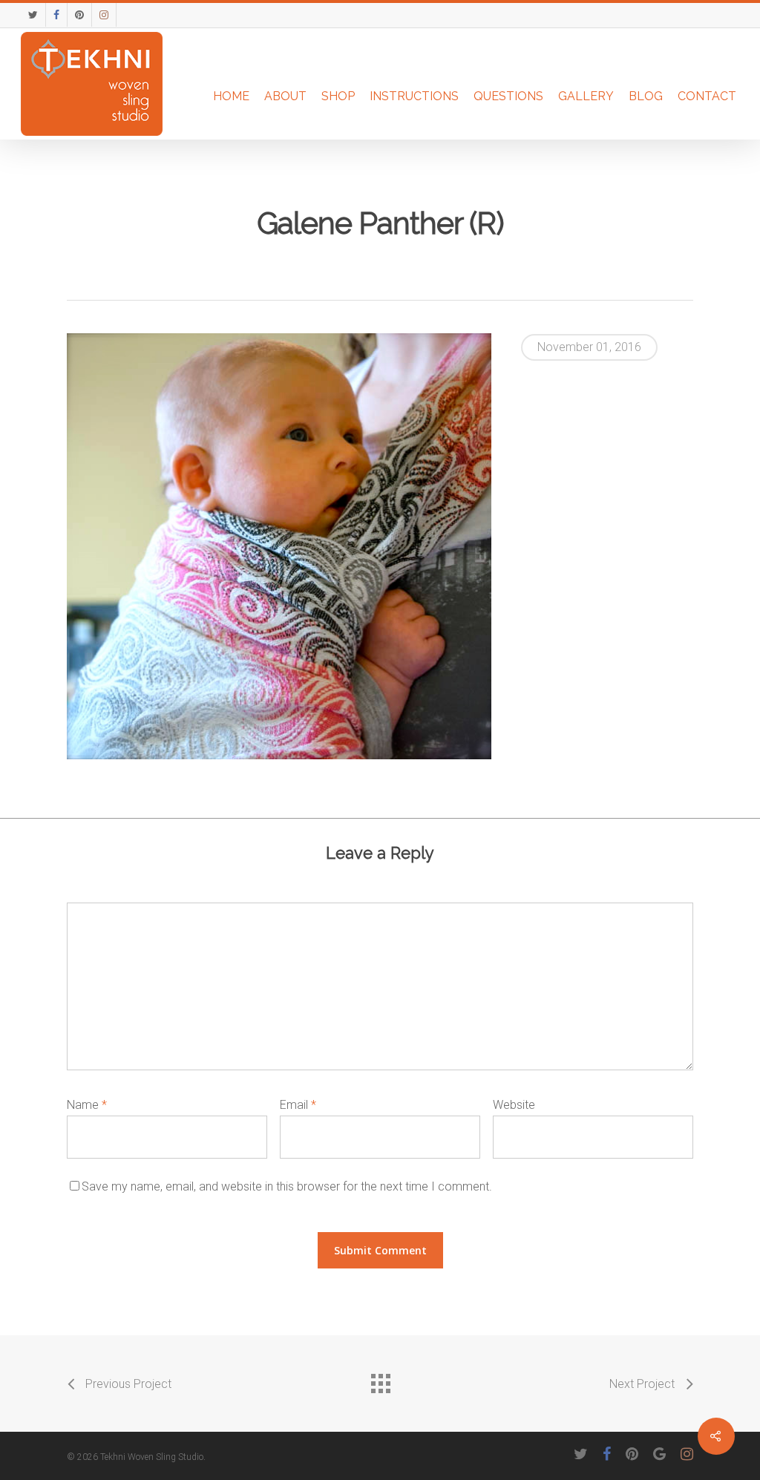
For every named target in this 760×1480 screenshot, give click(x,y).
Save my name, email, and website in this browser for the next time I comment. (287, 1186)
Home (231, 96)
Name (87, 1105)
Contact (707, 96)
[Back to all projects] (380, 1380)
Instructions (414, 96)
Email (298, 1105)
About (285, 96)
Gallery (586, 96)
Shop (338, 96)
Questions (508, 96)
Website (514, 1105)
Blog (646, 96)
